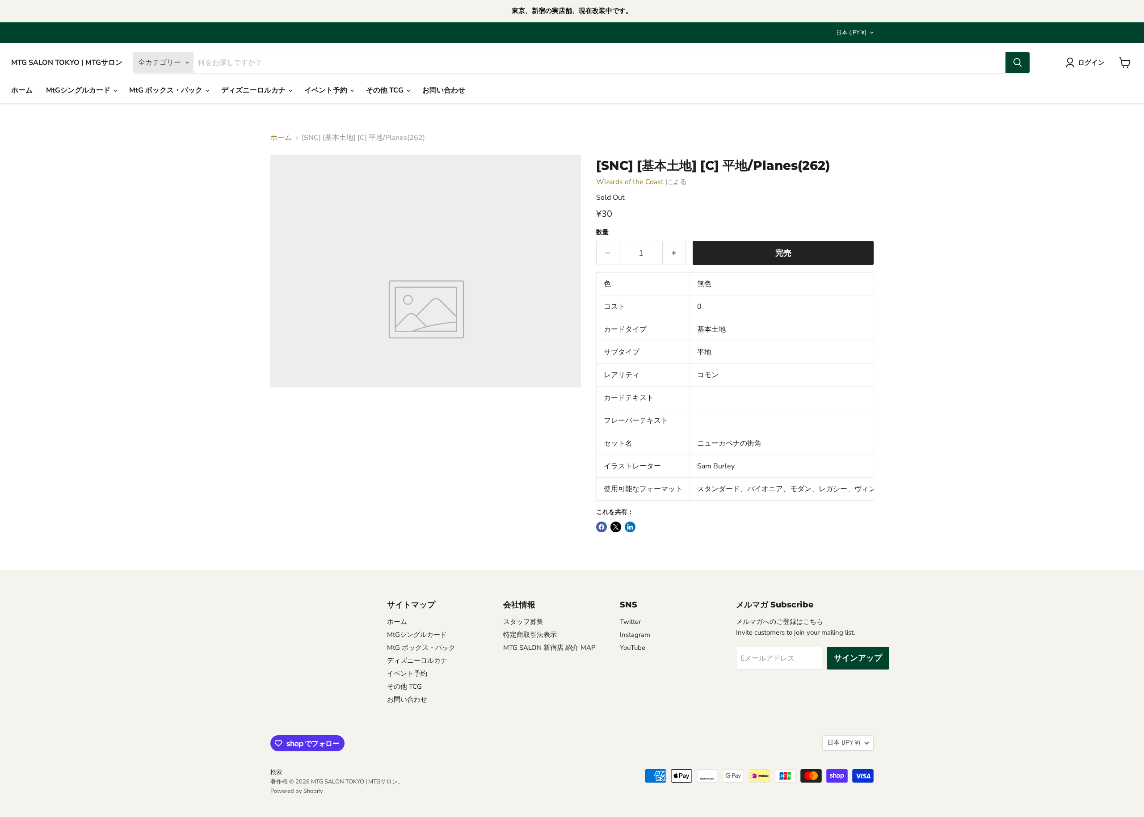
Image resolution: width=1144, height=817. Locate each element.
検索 (276, 772)
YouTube (632, 647)
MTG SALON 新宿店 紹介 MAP (549, 647)
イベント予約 (326, 90)
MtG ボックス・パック (166, 90)
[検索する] (1017, 62)
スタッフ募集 (523, 621)
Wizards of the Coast (630, 182)
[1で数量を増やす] (674, 253)
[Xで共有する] (615, 527)
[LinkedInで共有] (630, 527)
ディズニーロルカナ (254, 90)
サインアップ (858, 658)
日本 (851, 33)
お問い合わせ (443, 90)
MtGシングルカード (79, 90)
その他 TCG (385, 90)
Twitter (630, 621)
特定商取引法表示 (530, 634)
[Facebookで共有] (601, 527)
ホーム (22, 90)
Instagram (635, 634)
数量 (602, 232)
